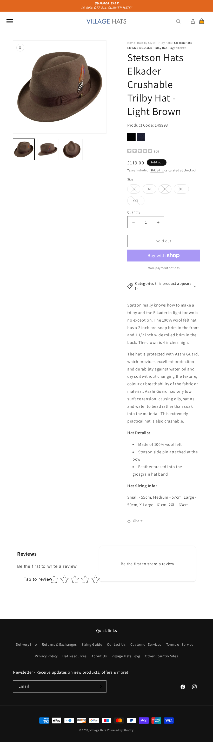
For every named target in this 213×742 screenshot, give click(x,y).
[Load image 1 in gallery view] (24, 149)
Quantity (133, 212)
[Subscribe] (100, 686)
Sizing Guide (92, 644)
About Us (99, 656)
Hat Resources (74, 656)
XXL (138, 201)
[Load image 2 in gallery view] (48, 149)
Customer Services (145, 644)
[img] (139, 151)
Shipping (157, 170)
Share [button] (138, 520)
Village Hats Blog (126, 656)
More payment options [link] (164, 268)
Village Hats (98, 730)
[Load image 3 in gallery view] (72, 149)
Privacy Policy (46, 656)
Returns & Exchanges (59, 644)
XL (184, 190)
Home (131, 43)
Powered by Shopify (120, 730)
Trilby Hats (164, 43)
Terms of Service (180, 644)
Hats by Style (146, 43)
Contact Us (116, 644)
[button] (9, 21)
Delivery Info (26, 644)
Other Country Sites (161, 656)
